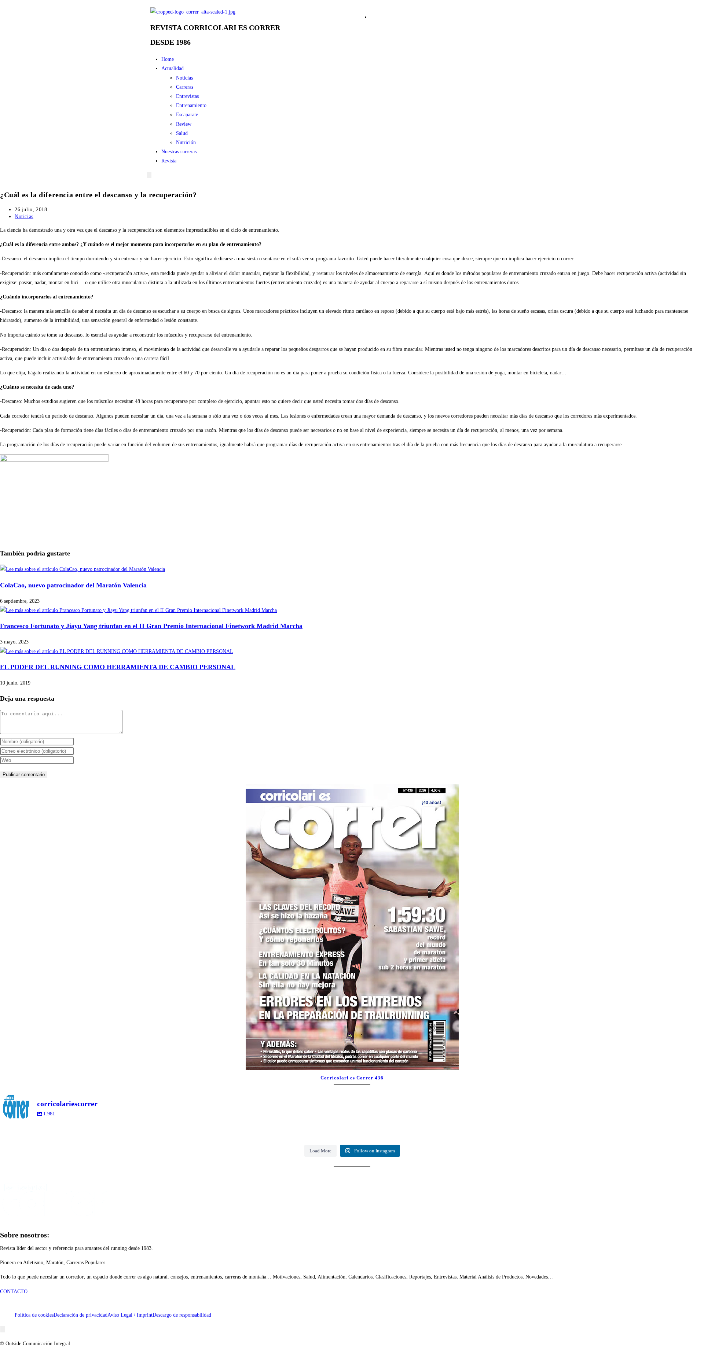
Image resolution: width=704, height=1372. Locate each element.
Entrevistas (187, 96)
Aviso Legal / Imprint (130, 1315)
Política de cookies (34, 1315)
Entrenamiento (191, 105)
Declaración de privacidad (80, 1315)
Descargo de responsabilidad (182, 1315)
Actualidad (172, 68)
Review (183, 124)
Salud (182, 133)
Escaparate (187, 114)
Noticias (184, 78)
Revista (168, 161)
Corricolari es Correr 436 (352, 1078)
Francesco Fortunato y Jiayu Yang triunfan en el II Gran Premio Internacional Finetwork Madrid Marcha (151, 626)
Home (167, 59)
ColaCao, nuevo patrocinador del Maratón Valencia (73, 585)
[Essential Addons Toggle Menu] (149, 175)
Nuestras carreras (179, 151)
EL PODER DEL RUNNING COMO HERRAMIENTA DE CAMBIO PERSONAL (117, 667)
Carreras (184, 87)
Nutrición (186, 142)
